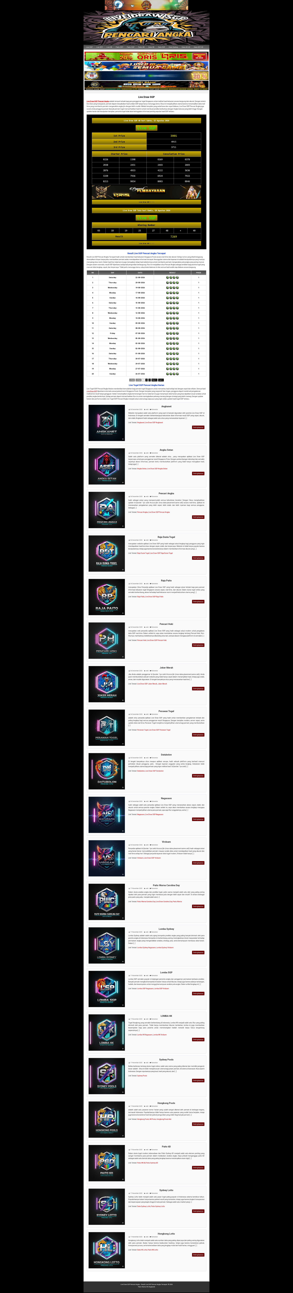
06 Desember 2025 (136, 409)
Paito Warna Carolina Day (166, 885)
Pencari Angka (166, 493)
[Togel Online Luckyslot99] (146, 76)
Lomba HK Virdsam (160, 1035)
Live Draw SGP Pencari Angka (159, 512)
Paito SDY (119, 47)
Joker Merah (166, 667)
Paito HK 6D (141, 1163)
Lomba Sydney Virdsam (165, 947)
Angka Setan (166, 450)
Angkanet (166, 406)
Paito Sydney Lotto (158, 1206)
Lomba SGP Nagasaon (145, 988)
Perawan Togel (166, 711)
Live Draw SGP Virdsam (152, 858)
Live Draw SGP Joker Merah (147, 684)
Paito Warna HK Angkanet (146, 1287)
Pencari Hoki (166, 624)
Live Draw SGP (146, 97)
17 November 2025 (136, 888)
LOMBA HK (166, 1016)
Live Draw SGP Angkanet (154, 422)
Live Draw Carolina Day (164, 901)
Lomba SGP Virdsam (161, 988)
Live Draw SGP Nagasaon (154, 814)
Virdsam (166, 841)
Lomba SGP (166, 972)
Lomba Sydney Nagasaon (146, 947)
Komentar (155, 409)
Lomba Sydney (166, 929)
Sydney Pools (166, 1059)
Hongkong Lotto (166, 1233)
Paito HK (141, 47)
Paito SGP (130, 47)
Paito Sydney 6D (152, 1163)
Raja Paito (166, 580)
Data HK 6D (186, 47)
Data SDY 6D (198, 47)
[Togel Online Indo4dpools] (146, 66)
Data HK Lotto (142, 1250)
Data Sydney (173, 47)
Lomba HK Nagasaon (144, 1035)
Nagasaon (166, 798)
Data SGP (161, 47)
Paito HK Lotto (153, 1250)
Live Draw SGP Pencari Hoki (157, 640)
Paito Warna (177, 901)
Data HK (151, 47)
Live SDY (99, 47)
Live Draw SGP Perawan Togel (159, 730)
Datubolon (166, 754)
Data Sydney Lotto (144, 1206)
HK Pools (153, 1119)
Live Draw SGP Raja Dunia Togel (161, 553)
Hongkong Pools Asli (164, 1119)
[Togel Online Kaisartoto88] (146, 56)
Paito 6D (166, 1146)
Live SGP (89, 47)
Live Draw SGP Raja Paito (154, 597)
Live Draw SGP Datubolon (154, 771)
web (147, 409)
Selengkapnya (198, 427)
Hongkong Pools (166, 1103)
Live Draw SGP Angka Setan (157, 469)
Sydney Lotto (166, 1190)
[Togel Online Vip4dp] (146, 85)
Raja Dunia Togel (166, 537)
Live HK (109, 47)
